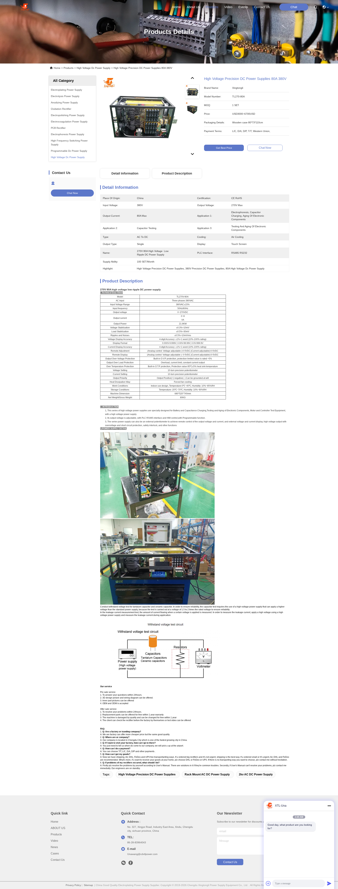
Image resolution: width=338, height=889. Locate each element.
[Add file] (268, 883)
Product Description (177, 173)
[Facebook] (130, 863)
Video (54, 840)
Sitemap (88, 885)
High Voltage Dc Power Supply (93, 68)
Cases (55, 853)
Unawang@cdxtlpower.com (142, 854)
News (54, 847)
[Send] (329, 883)
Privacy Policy (73, 885)
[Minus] (329, 806)
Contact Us (58, 859)
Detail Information (124, 173)
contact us (262, 7)
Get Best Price (224, 148)
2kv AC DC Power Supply (256, 774)
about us (193, 7)
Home (176, 7)
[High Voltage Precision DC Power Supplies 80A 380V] (141, 117)
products (212, 7)
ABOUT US (58, 828)
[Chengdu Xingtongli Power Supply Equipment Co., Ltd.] (25, 7)
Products (68, 68)
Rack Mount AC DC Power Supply (207, 774)
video (228, 7)
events (243, 7)
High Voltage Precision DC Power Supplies (147, 774)
